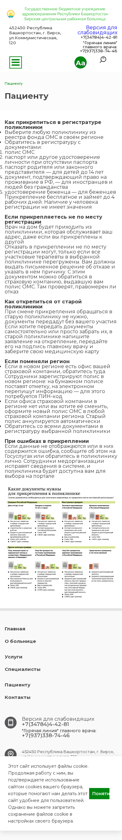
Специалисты (23, 669)
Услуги (14, 657)
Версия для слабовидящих (97, 30)
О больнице (20, 641)
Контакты (18, 697)
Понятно (100, 793)
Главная (15, 629)
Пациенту (17, 685)
